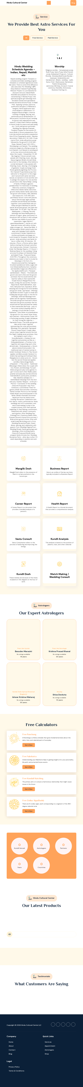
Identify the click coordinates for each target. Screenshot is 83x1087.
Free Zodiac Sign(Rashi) (33, 800)
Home (11, 1042)
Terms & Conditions (16, 1071)
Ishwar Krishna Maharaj (23, 697)
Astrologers (49, 1050)
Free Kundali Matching (32, 778)
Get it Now (28, 745)
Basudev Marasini (23, 651)
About (11, 1046)
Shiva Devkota (59, 694)
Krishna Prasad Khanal (59, 651)
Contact (12, 1050)
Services (48, 1042)
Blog (10, 1054)
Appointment (50, 1046)
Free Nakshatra (29, 756)
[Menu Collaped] (49, 3)
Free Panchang (29, 734)
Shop (47, 1054)
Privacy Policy (14, 1067)
